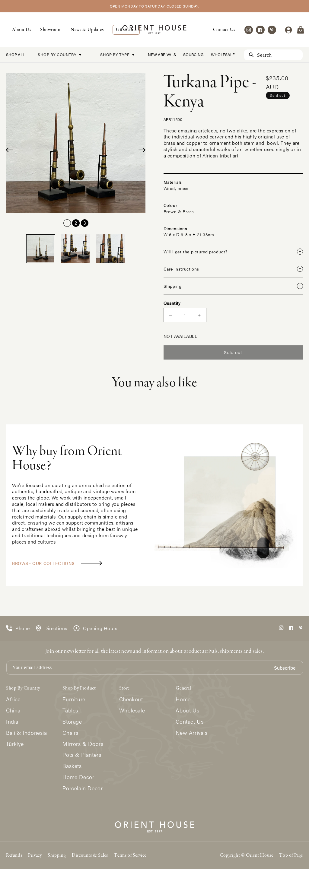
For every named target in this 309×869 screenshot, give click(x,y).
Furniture (73, 699)
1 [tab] (67, 222)
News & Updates (87, 29)
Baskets (71, 766)
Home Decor (78, 777)
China (13, 710)
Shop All (15, 54)
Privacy (35, 855)
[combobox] (273, 54)
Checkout (131, 699)
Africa (13, 699)
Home (183, 699)
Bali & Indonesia (26, 733)
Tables (70, 710)
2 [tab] (76, 222)
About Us (21, 29)
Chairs (70, 733)
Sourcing (193, 54)
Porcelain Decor (82, 788)
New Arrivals (162, 54)
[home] (154, 29)
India (12, 721)
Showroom (51, 29)
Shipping (57, 855)
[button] (301, 30)
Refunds (14, 855)
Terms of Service (130, 855)
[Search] (248, 54)
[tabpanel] (76, 143)
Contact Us (224, 29)
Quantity (172, 303)
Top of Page (291, 855)
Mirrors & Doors (82, 744)
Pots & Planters (81, 755)
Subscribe (284, 668)
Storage (72, 721)
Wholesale (223, 54)
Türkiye (15, 744)
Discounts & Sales (90, 855)
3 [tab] (84, 222)
